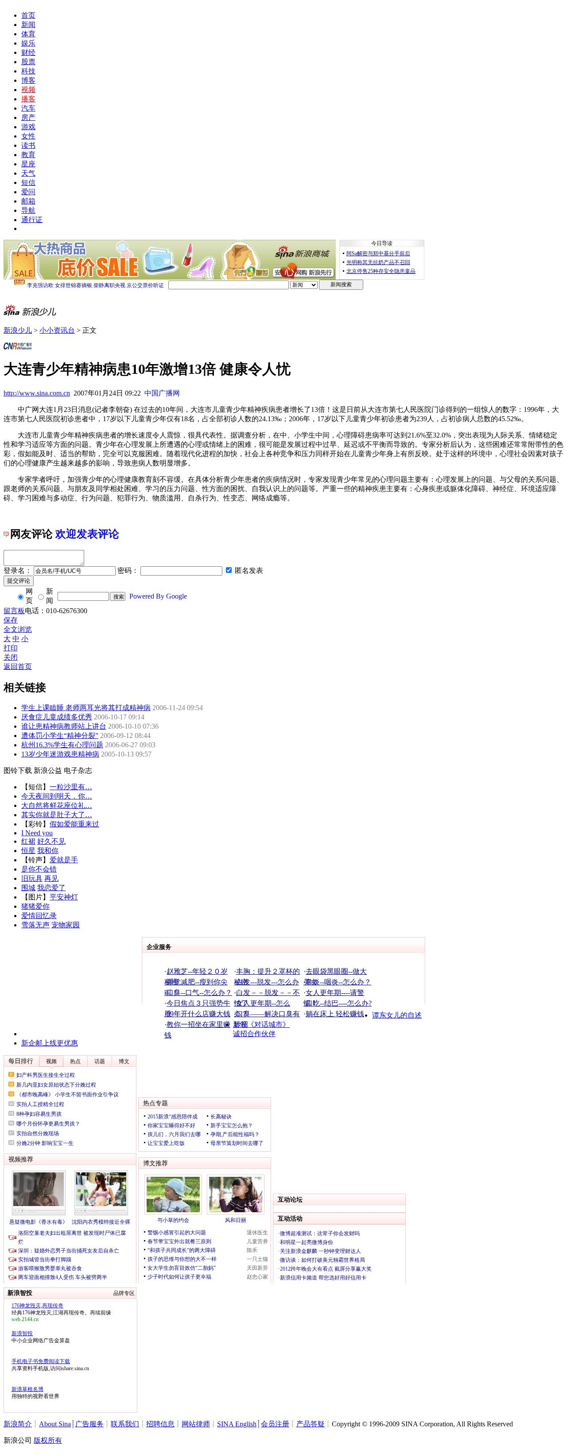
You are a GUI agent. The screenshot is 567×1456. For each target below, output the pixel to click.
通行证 (32, 219)
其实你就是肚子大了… (56, 814)
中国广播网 (162, 393)
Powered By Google (158, 596)
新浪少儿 (18, 330)
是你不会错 (39, 869)
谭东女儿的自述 (397, 1015)
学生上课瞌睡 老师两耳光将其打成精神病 (86, 707)
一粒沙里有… (71, 787)
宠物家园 (65, 925)
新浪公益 (48, 770)
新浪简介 (18, 1424)
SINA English (236, 1424)
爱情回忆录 (39, 915)
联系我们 (125, 1424)
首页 (28, 15)
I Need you (37, 833)
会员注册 (275, 1424)
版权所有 (48, 1440)
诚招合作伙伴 (254, 1033)
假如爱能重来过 (74, 824)
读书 (28, 145)
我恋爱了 (51, 887)
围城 (28, 887)
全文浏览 (18, 629)
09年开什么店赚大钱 (198, 1014)
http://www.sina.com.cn (37, 393)
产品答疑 (310, 1424)
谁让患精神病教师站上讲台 (63, 726)
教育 (28, 154)
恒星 (28, 850)
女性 (28, 136)
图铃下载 (18, 770)
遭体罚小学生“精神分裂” (59, 735)
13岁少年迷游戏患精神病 (60, 754)
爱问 (28, 192)
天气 (28, 173)
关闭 (11, 657)
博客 (28, 80)
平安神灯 (64, 897)
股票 (28, 61)
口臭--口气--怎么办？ (199, 992)
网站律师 (196, 1424)
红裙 (28, 841)
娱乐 (28, 43)
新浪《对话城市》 (261, 1024)
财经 (28, 52)
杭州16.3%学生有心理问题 (62, 745)
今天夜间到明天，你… (56, 796)
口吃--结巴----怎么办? (339, 1003)
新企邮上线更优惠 (49, 1043)
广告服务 (89, 1424)
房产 (28, 117)
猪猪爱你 (35, 906)
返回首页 (18, 666)
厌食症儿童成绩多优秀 (56, 717)
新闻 (28, 24)
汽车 (28, 108)
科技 (28, 71)
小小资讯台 (57, 330)
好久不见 (51, 841)
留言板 (14, 611)
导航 (28, 210)
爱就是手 (64, 860)
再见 (51, 878)
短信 (28, 182)
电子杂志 (78, 770)
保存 (11, 620)
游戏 (28, 127)
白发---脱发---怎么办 (267, 982)
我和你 (47, 850)
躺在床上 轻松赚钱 (335, 1014)
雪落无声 (35, 925)
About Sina (55, 1424)
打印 (11, 648)
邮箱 (28, 201)
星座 (28, 164)
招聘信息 (160, 1424)
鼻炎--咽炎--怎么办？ (338, 982)
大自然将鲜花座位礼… (56, 805)
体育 (28, 34)
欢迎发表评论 (87, 534)
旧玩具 (32, 878)
